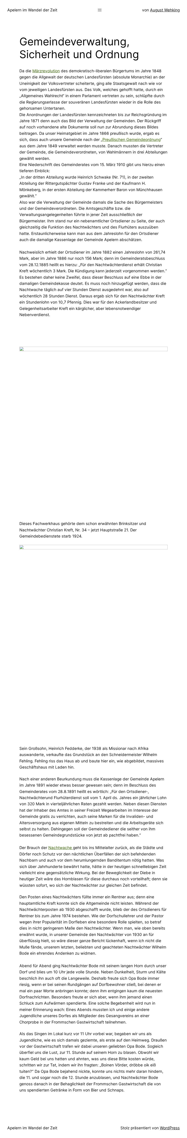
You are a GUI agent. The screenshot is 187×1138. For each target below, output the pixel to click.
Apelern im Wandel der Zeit (32, 10)
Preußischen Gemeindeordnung (131, 139)
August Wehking (165, 10)
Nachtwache (60, 847)
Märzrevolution (46, 70)
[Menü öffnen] (99, 10)
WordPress (170, 1127)
